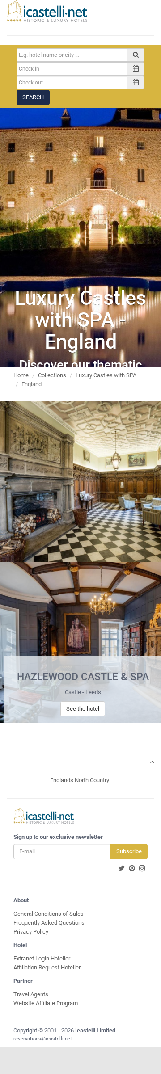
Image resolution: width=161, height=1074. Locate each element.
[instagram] (142, 868)
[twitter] (121, 868)
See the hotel (82, 708)
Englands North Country (79, 780)
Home (21, 375)
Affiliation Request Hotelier (46, 967)
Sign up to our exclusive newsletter (58, 837)
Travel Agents (30, 994)
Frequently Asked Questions (49, 922)
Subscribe (129, 851)
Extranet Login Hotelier (41, 958)
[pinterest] (132, 868)
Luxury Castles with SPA (106, 375)
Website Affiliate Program (45, 1003)
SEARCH (33, 97)
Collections (52, 375)
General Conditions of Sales (48, 913)
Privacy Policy (30, 931)
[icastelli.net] (47, 11)
